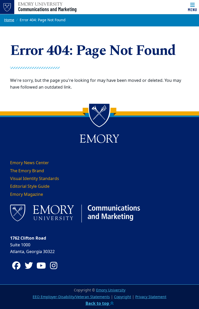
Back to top (98, 303)
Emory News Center (29, 163)
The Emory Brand (27, 171)
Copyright (122, 297)
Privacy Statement (150, 297)
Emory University (110, 290)
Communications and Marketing (47, 9)
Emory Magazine (26, 194)
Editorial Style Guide (29, 186)
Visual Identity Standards (34, 179)
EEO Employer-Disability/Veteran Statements (71, 297)
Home (9, 20)
